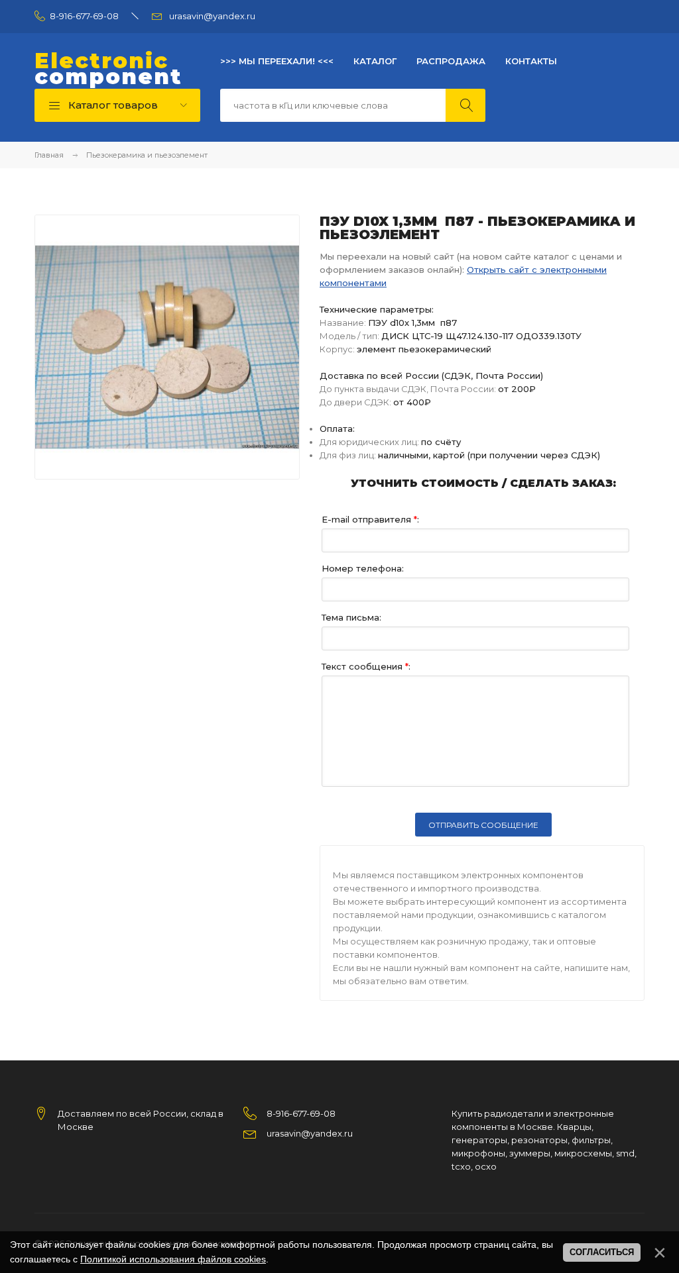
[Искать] (465, 105)
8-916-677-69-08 (84, 16)
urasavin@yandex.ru (212, 16)
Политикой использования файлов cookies (173, 1259)
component (108, 69)
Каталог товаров (112, 105)
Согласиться (602, 1252)
